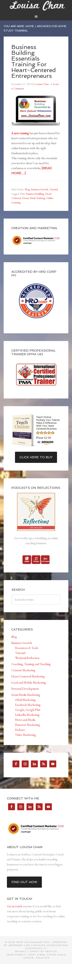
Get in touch (14, 906)
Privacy (21, 951)
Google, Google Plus (27, 710)
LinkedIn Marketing (27, 715)
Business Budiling (35, 193)
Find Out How (24, 882)
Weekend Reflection (27, 658)
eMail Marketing (25, 700)
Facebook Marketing (28, 705)
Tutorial (54, 189)
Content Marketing (23, 670)
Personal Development (25, 689)
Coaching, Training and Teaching (31, 664)
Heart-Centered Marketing (28, 676)
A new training (20, 133)
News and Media (25, 720)
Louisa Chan (36, 6)
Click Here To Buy (36, 457)
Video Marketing (25, 735)
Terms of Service (43, 951)
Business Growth (39, 189)
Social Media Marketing (25, 695)
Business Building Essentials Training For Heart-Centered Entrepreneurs (33, 61)
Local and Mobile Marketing (28, 682)
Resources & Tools (26, 648)
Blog (27, 189)
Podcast (20, 730)
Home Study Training (33, 198)
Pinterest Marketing (27, 725)
